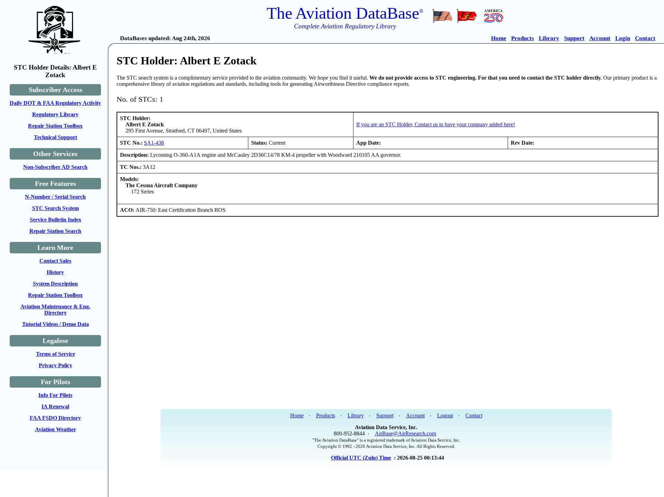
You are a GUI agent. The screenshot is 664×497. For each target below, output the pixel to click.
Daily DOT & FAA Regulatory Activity (55, 103)
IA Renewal (55, 406)
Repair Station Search (55, 231)
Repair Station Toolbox (55, 126)
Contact (645, 38)
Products (522, 38)
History (55, 272)
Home (498, 38)
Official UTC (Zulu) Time (361, 458)
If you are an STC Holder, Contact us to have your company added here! (435, 124)
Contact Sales (55, 261)
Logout (445, 415)
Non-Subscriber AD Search (55, 167)
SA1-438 (154, 143)
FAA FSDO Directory (55, 418)
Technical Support (55, 137)
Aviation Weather (55, 429)
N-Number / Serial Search (55, 197)
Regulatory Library (55, 114)
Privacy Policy (55, 365)
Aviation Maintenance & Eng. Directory (55, 310)
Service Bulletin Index (55, 220)
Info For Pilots (55, 395)
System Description (55, 284)
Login (622, 38)
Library (549, 38)
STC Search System (55, 208)
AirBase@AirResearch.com (405, 433)
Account (599, 38)
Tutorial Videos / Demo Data (55, 324)
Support (574, 38)
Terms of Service (55, 354)
